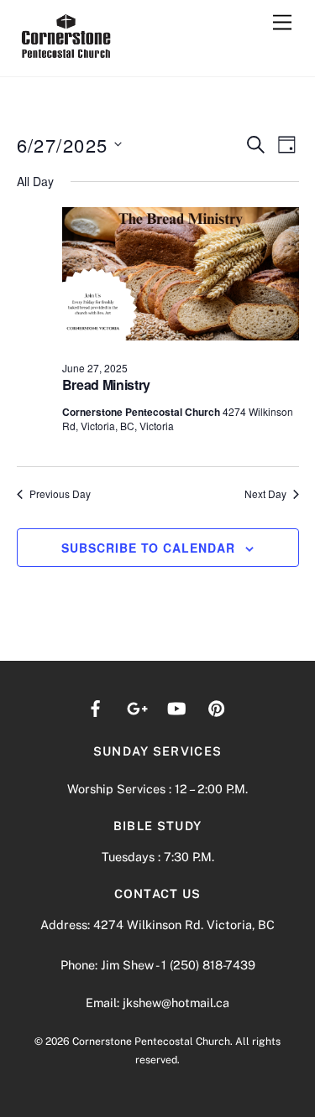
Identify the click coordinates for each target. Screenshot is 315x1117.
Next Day (265, 494)
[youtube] (176, 706)
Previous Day (60, 494)
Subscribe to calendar (147, 547)
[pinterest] (217, 706)
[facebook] (96, 706)
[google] (136, 706)
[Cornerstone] (66, 55)
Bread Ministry (106, 384)
